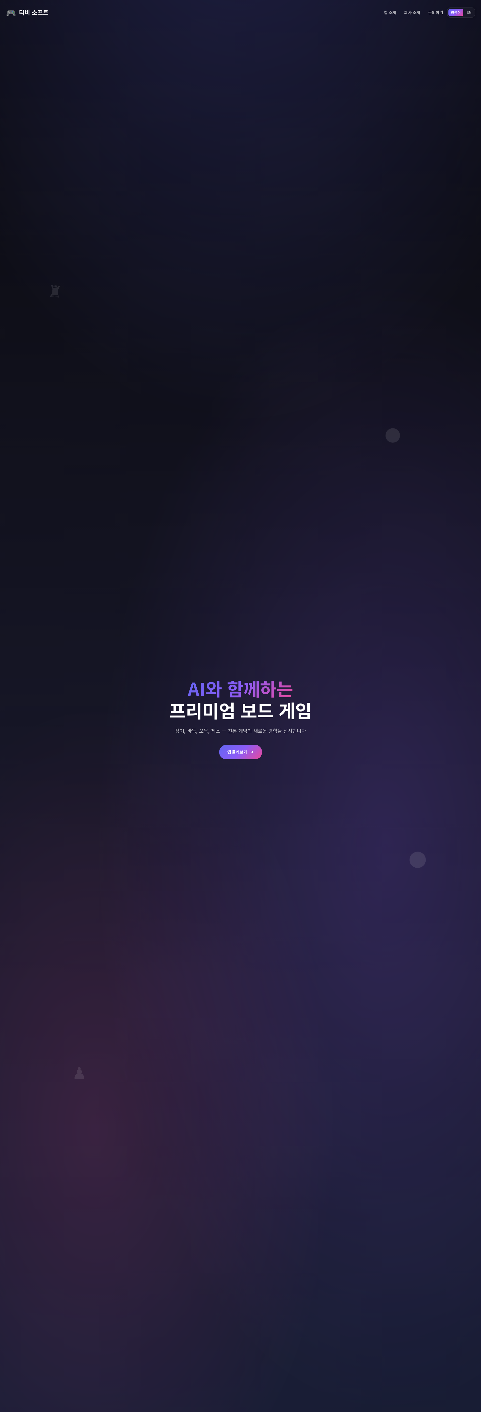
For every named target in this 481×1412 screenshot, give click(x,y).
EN (469, 12)
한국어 (456, 12)
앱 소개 (390, 12)
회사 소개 (412, 12)
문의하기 (435, 12)
